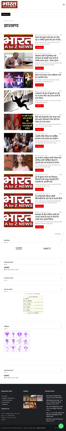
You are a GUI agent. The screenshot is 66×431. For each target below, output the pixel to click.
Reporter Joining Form (9, 398)
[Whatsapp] (64, 428)
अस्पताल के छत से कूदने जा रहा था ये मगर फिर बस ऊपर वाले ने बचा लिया (47, 95)
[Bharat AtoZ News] (9, 4)
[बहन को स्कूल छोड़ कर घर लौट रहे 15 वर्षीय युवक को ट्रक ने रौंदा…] (18, 42)
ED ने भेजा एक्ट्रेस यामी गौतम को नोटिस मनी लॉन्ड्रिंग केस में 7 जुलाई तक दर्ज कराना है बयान (48, 160)
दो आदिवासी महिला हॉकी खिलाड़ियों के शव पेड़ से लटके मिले (48, 197)
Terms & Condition (7, 400)
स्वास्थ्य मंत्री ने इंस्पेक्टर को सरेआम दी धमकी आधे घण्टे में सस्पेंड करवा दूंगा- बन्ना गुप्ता (46, 58)
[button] (61, 426)
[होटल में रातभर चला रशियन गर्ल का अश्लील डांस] (18, 80)
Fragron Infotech (40, 428)
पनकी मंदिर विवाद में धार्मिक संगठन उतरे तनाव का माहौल (46, 137)
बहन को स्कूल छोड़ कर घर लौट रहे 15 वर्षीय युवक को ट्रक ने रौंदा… (48, 38)
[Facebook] (55, 428)
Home (7, 20)
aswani (38, 53)
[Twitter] (57, 428)
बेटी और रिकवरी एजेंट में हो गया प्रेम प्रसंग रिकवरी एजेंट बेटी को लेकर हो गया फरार (47, 119)
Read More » (39, 47)
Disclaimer (5, 404)
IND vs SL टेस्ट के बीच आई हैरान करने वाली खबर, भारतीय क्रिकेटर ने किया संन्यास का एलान (55, 414)
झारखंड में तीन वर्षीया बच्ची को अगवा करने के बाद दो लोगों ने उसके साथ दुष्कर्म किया (47, 217)
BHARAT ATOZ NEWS (41, 35)
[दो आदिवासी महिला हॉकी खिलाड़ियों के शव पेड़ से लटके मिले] (18, 201)
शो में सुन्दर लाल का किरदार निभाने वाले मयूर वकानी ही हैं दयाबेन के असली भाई (47, 179)
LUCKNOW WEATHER (33, 248)
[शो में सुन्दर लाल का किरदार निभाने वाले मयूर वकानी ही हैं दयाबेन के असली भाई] (18, 182)
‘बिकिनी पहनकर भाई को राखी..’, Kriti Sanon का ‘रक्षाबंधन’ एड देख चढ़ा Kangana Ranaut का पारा (54, 402)
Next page (58, 233)
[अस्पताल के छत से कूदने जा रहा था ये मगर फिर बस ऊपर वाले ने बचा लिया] (18, 101)
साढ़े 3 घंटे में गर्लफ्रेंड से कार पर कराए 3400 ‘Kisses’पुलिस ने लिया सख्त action (54, 408)
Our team (4, 396)
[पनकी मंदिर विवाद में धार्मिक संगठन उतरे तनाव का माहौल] (18, 142)
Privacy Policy (6, 402)
